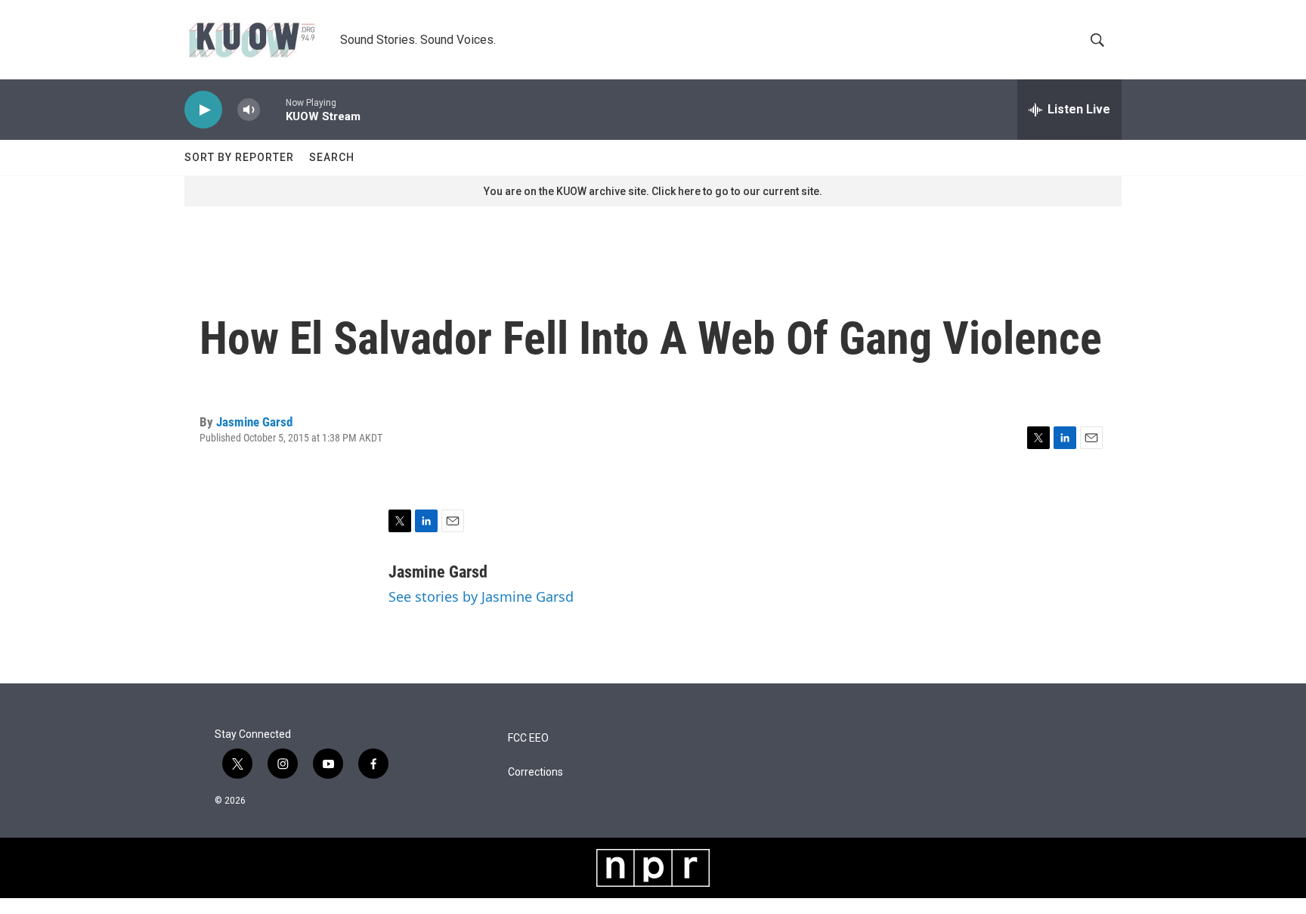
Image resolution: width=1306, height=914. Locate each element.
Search (331, 157)
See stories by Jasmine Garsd (481, 596)
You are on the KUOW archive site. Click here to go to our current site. (653, 191)
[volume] (249, 110)
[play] (203, 110)
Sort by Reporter (239, 157)
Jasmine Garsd (254, 421)
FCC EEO (528, 738)
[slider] (273, 109)
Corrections (535, 772)
